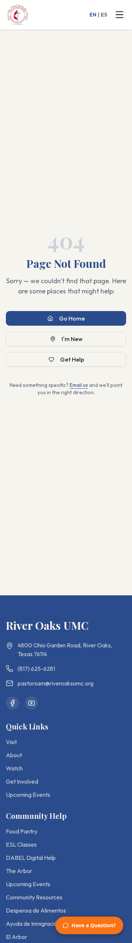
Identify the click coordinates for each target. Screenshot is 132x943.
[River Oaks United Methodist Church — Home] (17, 14)
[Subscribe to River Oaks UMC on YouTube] (31, 703)
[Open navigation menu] (119, 14)
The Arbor (19, 870)
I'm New (72, 339)
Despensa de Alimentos (36, 910)
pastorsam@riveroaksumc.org (56, 683)
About (14, 755)
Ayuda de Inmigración (33, 923)
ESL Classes (21, 844)
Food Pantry (21, 831)
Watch (14, 768)
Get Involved (22, 781)
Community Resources (34, 897)
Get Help (72, 359)
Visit (11, 742)
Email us (79, 385)
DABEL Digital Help (31, 857)
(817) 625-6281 (36, 668)
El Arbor (16, 936)
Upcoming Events (28, 794)
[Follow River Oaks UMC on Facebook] (12, 703)
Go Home (72, 318)
